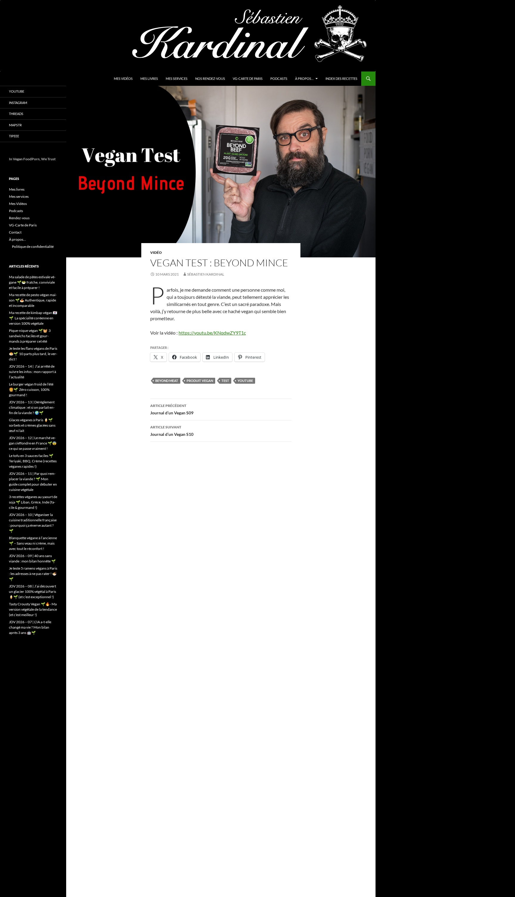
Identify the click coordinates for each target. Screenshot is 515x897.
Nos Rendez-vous (210, 78)
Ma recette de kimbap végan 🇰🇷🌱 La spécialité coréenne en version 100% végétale (33, 318)
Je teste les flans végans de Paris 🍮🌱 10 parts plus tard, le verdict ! (33, 353)
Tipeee (14, 136)
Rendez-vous (19, 218)
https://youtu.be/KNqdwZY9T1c (212, 332)
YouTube (16, 91)
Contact (15, 232)
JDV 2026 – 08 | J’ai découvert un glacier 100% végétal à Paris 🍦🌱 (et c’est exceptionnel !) (32, 591)
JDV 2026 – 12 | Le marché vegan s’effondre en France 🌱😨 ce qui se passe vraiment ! (33, 443)
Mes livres (149, 78)
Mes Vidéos (123, 78)
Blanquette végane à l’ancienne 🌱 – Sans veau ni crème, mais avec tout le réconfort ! (33, 543)
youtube (245, 381)
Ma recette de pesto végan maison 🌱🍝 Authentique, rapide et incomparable (33, 300)
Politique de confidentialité (33, 246)
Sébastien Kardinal (205, 274)
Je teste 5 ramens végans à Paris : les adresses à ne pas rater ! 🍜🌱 (33, 573)
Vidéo (156, 252)
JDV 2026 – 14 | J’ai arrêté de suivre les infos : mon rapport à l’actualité (32, 371)
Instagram (18, 103)
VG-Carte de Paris (248, 78)
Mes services (176, 78)
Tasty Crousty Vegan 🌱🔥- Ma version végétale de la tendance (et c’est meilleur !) (33, 609)
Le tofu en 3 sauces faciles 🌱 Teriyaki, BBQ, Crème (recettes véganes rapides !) (33, 461)
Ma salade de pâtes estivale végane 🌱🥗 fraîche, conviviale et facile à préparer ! (32, 282)
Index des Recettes (341, 78)
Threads (16, 114)
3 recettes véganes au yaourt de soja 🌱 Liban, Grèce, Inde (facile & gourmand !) (33, 502)
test (225, 381)
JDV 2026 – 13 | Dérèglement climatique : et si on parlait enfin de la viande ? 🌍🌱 (32, 407)
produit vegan (200, 381)
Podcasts (278, 78)
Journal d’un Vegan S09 (171, 409)
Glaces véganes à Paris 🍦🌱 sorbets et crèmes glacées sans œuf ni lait (32, 425)
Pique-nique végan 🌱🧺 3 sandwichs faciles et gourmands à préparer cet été (30, 335)
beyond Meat (166, 381)
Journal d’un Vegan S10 (171, 431)
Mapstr (15, 125)
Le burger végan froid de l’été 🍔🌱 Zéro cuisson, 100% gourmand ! (31, 389)
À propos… (304, 78)
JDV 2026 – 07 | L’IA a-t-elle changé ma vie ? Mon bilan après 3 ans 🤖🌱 (30, 627)
